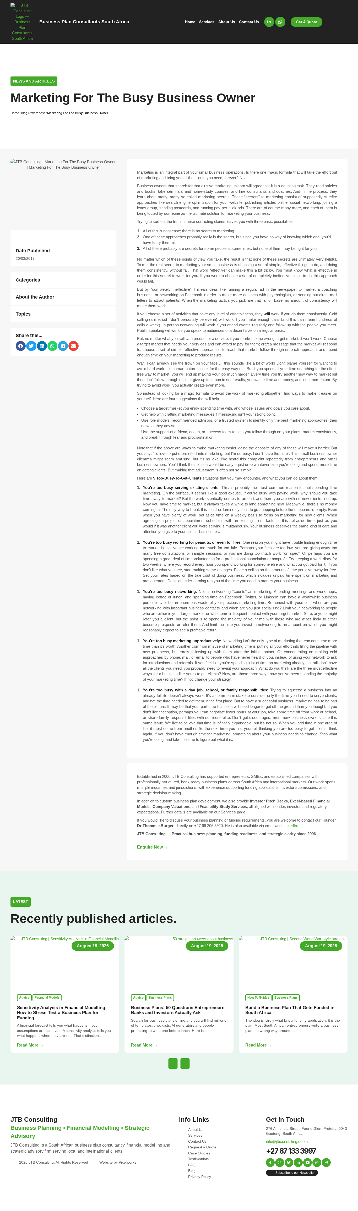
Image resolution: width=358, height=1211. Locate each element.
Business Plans (160, 997)
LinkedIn (290, 825)
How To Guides (258, 997)
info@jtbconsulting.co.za (287, 1141)
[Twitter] (289, 1162)
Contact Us (249, 22)
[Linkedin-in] (269, 22)
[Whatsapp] (280, 22)
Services (206, 22)
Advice (24, 997)
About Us (226, 22)
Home (190, 22)
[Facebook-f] (270, 1162)
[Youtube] (307, 1162)
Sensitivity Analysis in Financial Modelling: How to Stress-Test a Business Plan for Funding (62, 1012)
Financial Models (47, 997)
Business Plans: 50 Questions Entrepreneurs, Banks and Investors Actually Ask (178, 1010)
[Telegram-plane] (326, 1162)
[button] (21, 346)
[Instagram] (279, 1162)
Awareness (37, 113)
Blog (24, 113)
